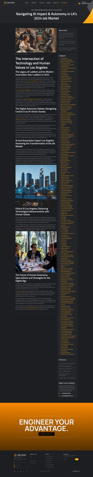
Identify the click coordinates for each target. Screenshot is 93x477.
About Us (31, 456)
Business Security (65, 116)
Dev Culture (64, 170)
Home (32, 10)
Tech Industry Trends (66, 314)
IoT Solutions (64, 228)
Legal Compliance (65, 246)
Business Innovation (66, 106)
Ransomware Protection (67, 280)
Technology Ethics (66, 319)
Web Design (64, 351)
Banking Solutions (65, 88)
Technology (64, 316)
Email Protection (65, 182)
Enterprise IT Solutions (67, 187)
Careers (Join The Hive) (33, 463)
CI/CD (62, 126)
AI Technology (64, 75)
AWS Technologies (66, 86)
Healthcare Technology (67, 215)
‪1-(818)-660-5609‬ (65, 393)
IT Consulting (64, 232)
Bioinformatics (65, 89)
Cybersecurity (64, 154)
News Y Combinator (32, 81)
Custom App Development (68, 144)
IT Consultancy (65, 230)
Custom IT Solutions (66, 146)
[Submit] (77, 459)
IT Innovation (64, 235)
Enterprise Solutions (66, 199)
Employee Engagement (67, 185)
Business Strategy (65, 119)
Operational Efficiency (67, 270)
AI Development (65, 66)
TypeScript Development (67, 337)
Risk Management (65, 293)
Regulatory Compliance (67, 286)
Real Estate (64, 281)
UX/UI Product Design (64, 371)
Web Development (66, 352)
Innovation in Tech (66, 220)
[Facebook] (14, 471)
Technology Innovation (67, 321)
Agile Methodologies (66, 60)
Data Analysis (64, 157)
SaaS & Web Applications (65, 366)
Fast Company (21, 291)
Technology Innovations (67, 323)
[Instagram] (17, 471)
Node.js (63, 266)
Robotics (63, 294)
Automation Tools (65, 79)
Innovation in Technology (67, 222)
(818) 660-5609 (85, 3)
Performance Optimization (68, 273)
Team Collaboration (66, 311)
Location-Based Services (67, 256)
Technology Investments (67, 329)
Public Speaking (65, 276)
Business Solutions (66, 118)
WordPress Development (67, 354)
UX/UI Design (64, 346)
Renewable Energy (66, 288)
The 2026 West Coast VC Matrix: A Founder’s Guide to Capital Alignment (67, 43)
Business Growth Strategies (68, 104)
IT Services (64, 242)
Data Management (66, 160)
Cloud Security (65, 129)
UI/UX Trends (64, 339)
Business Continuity (66, 99)
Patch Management (66, 271)
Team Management (66, 313)
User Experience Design (67, 344)
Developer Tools (65, 172)
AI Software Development (67, 71)
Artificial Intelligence (66, 78)
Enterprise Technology (67, 200)
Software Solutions (66, 308)
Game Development (66, 210)
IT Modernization (65, 237)
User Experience (65, 342)
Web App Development (67, 349)
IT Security (63, 240)
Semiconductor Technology (68, 298)
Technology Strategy (66, 332)
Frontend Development (67, 208)
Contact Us (56, 2)
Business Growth (65, 103)
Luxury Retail (64, 258)
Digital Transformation (67, 180)
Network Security (65, 265)
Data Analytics (64, 159)
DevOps (63, 174)
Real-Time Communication (68, 284)
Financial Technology (66, 207)
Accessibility (64, 58)
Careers (48, 2)
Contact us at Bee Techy (31, 307)
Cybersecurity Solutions (67, 156)
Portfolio (41, 2)
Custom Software (65, 147)
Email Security (64, 184)
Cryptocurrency (65, 141)
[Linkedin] (20, 471)
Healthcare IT (64, 213)
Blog (36, 10)
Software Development (67, 301)
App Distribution (65, 76)
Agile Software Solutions (67, 61)
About (26, 2)
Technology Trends (66, 334)
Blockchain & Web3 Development (64, 374)
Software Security (65, 306)
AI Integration (64, 70)
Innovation (63, 218)
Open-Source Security (67, 268)
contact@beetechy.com (67, 396)
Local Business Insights (67, 255)
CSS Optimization (65, 142)
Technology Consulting (67, 318)
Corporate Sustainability (67, 134)
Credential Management (67, 136)
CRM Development (66, 137)
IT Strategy (64, 245)
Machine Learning (65, 260)
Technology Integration (67, 324)
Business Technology (66, 121)
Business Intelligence (66, 108)
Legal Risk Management (67, 251)
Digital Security (65, 179)
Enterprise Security (66, 189)
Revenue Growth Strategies (68, 291)
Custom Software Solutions (68, 152)
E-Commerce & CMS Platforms (67, 378)
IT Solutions (64, 243)
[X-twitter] (23, 471)
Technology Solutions (66, 331)
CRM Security (64, 139)
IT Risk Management (66, 238)
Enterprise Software (66, 190)
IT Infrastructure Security (67, 233)
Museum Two (19, 119)
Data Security (64, 165)
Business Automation (66, 96)
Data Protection (65, 164)
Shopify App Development (68, 299)
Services (34, 2)
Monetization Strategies (67, 263)
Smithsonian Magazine (25, 90)
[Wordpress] (26, 471)
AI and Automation (66, 63)
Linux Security (64, 253)
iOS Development (65, 227)
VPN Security (64, 347)
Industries (63, 217)
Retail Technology (65, 289)
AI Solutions (64, 73)
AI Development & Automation (67, 363)
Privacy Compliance (66, 275)
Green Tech (64, 212)
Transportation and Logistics (68, 336)
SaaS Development (66, 296)
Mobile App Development (67, 261)
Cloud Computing (65, 127)
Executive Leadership (66, 205)
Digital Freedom (65, 177)
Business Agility (65, 94)
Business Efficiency (66, 101)
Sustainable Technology (67, 309)
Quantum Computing (66, 278)
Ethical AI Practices (66, 202)
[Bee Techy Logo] (9, 3)
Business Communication (67, 98)
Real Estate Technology (67, 283)
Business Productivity (66, 113)
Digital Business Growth (67, 175)
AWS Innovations (65, 84)
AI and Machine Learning (67, 65)
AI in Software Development (68, 68)
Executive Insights (66, 203)
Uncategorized (65, 341)
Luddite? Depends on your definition (32, 99)
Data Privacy (64, 162)
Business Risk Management (68, 114)
